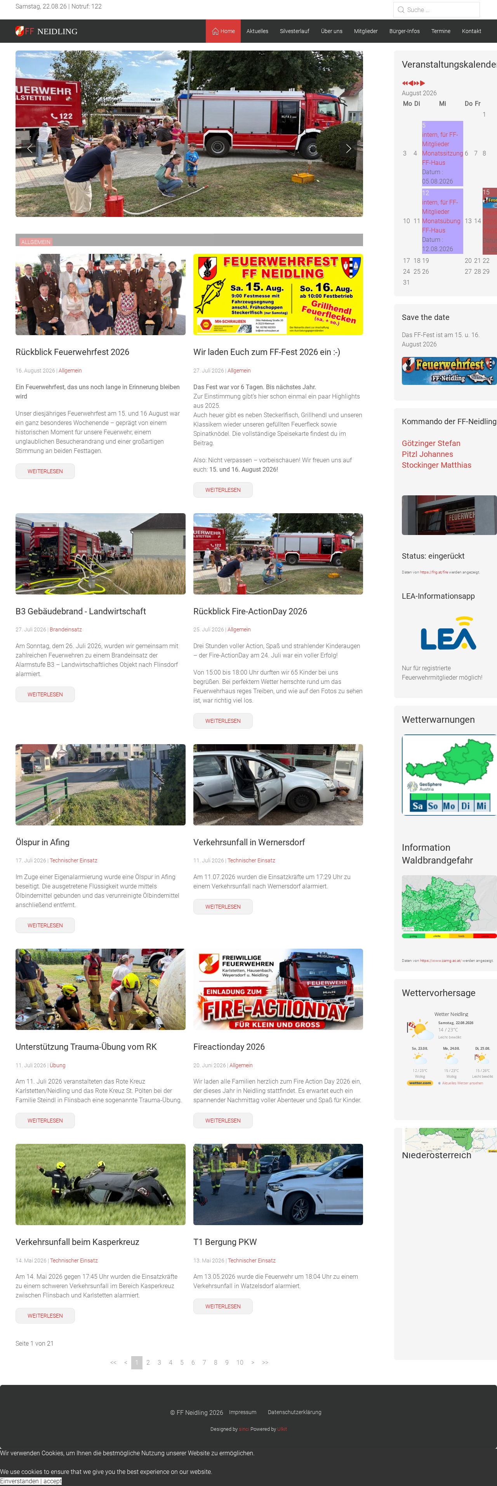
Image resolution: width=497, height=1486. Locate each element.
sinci (244, 1429)
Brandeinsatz (66, 629)
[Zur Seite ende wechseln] (265, 1362)
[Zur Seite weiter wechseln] (252, 1362)
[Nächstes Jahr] (417, 83)
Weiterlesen (45, 471)
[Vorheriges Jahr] (405, 83)
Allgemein (70, 370)
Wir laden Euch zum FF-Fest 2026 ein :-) (267, 352)
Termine (440, 31)
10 (239, 1362)
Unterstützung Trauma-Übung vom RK (86, 1047)
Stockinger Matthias (436, 465)
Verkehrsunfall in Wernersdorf (249, 842)
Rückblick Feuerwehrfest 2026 (72, 352)
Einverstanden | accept (31, 1481)
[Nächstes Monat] (422, 83)
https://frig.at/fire (434, 572)
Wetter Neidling (451, 1014)
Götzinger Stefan (431, 443)
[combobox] (436, 9)
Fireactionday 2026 (229, 1047)
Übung (58, 1065)
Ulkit (282, 1429)
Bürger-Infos (404, 31)
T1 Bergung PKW (225, 1242)
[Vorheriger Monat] (411, 83)
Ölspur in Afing (43, 842)
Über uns (331, 31)
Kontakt (471, 31)
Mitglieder (366, 31)
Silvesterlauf (294, 31)
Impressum (242, 1412)
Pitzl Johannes (427, 454)
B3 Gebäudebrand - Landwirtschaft (81, 611)
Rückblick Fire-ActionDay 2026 (250, 611)
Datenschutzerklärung (294, 1412)
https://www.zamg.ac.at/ (441, 960)
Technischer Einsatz (73, 860)
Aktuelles (257, 31)
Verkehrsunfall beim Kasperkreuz (77, 1242)
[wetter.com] (420, 1084)
